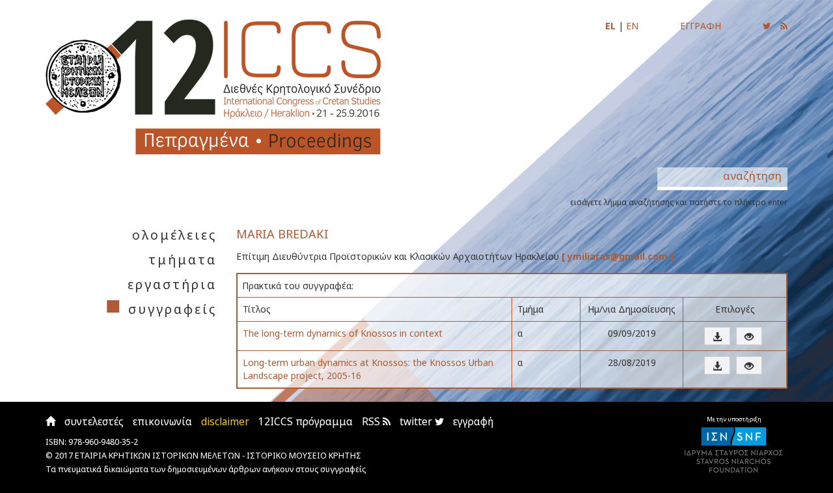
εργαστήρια (172, 284)
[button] (717, 336)
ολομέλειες (174, 235)
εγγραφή (473, 422)
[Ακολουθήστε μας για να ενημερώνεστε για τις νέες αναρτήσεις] (767, 26)
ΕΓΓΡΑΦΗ (700, 26)
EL (610, 26)
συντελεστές (94, 422)
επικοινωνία (162, 422)
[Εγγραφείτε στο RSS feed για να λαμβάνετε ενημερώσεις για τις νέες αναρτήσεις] (783, 26)
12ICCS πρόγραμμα (305, 422)
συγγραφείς (172, 309)
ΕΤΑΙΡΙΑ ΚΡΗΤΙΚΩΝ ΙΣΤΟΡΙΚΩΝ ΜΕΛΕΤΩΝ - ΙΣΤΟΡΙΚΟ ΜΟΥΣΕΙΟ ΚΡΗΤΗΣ (218, 455)
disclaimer (225, 422)
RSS (372, 422)
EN (632, 26)
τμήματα (182, 259)
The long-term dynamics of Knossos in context (343, 333)
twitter (417, 422)
